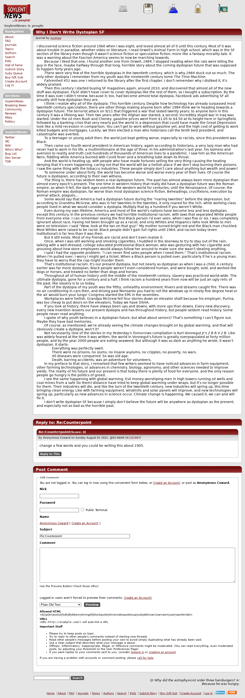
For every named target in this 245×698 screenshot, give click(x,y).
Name (44, 516)
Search (10, 57)
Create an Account (166, 483)
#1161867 (133, 437)
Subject (46, 529)
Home (51, 693)
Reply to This (50, 454)
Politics (10, 121)
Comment (48, 543)
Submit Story (14, 69)
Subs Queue (13, 73)
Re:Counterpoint (54, 432)
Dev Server (13, 157)
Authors (10, 53)
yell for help (145, 658)
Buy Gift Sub (14, 77)
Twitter (10, 137)
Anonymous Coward (54, 523)
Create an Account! (138, 598)
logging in (137, 652)
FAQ (8, 41)
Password (47, 502)
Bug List (11, 153)
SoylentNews (17, 13)
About (9, 37)
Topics (9, 49)
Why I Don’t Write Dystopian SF (70, 32)
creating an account (162, 652)
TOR (8, 161)
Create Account (16, 81)
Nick (43, 489)
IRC (7, 141)
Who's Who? (13, 149)
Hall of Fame (13, 65)
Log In (9, 85)
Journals (11, 45)
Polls (8, 61)
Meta (8, 117)
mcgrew (55, 38)
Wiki (8, 145)
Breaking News (15, 105)
